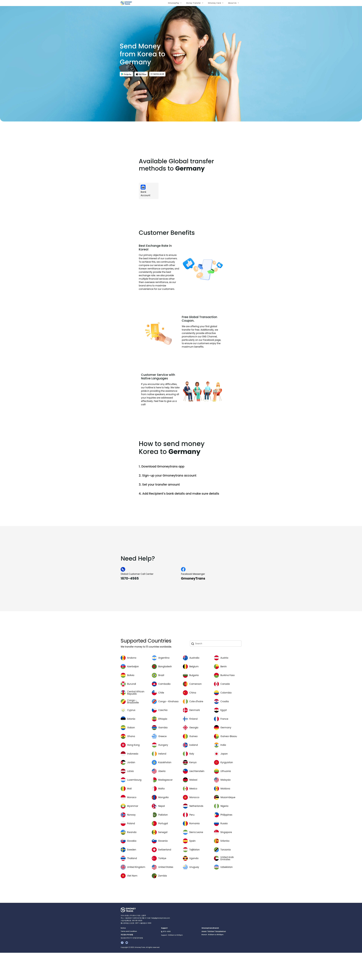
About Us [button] (232, 3)
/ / (214, 931)
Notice (123, 928)
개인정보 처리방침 (127, 935)
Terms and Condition (129, 931)
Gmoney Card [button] (214, 3)
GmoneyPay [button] (173, 3)
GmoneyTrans (193, 578)
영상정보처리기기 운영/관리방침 (132, 938)
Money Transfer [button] (193, 3)
